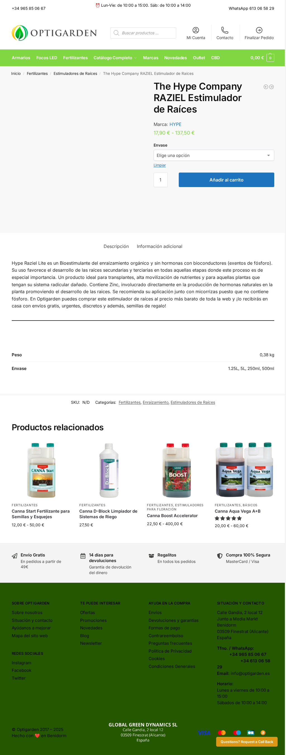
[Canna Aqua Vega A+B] (244, 470)
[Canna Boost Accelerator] (176, 470)
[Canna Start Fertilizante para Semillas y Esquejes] (41, 470)
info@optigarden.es (250, 673)
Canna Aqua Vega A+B (238, 511)
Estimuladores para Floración (175, 507)
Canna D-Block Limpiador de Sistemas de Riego (108, 513)
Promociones (93, 620)
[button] (262, 57)
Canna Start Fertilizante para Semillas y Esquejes (41, 513)
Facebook (21, 670)
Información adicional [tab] (159, 246)
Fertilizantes (37, 73)
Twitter (19, 678)
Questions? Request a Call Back (247, 742)
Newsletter (91, 643)
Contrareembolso (166, 635)
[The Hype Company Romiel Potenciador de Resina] (266, 87)
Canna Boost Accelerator (172, 515)
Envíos (155, 612)
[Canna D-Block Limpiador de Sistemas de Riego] (109, 470)
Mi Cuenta (196, 37)
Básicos (250, 505)
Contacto (224, 37)
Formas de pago (164, 627)
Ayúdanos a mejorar (31, 627)
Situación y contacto (32, 620)
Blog (84, 635)
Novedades (91, 627)
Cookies (157, 658)
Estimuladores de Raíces (75, 73)
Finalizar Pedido (259, 37)
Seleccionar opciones (41, 536)
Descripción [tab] (116, 246)
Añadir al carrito (226, 180)
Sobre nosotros (27, 612)
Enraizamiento (155, 402)
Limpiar (160, 165)
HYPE (176, 124)
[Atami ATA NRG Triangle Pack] (271, 87)
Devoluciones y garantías (174, 620)
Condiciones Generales (172, 666)
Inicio (16, 73)
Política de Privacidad (170, 651)
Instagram (21, 662)
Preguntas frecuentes (170, 643)
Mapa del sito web (30, 635)
